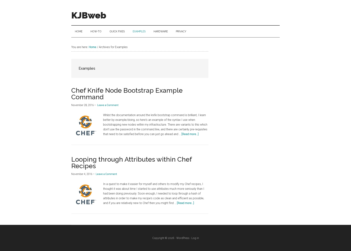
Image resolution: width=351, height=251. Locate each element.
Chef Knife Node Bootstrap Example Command (127, 93)
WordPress (182, 238)
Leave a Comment (107, 105)
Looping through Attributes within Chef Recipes (131, 162)
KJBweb (88, 15)
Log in (195, 238)
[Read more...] (190, 134)
